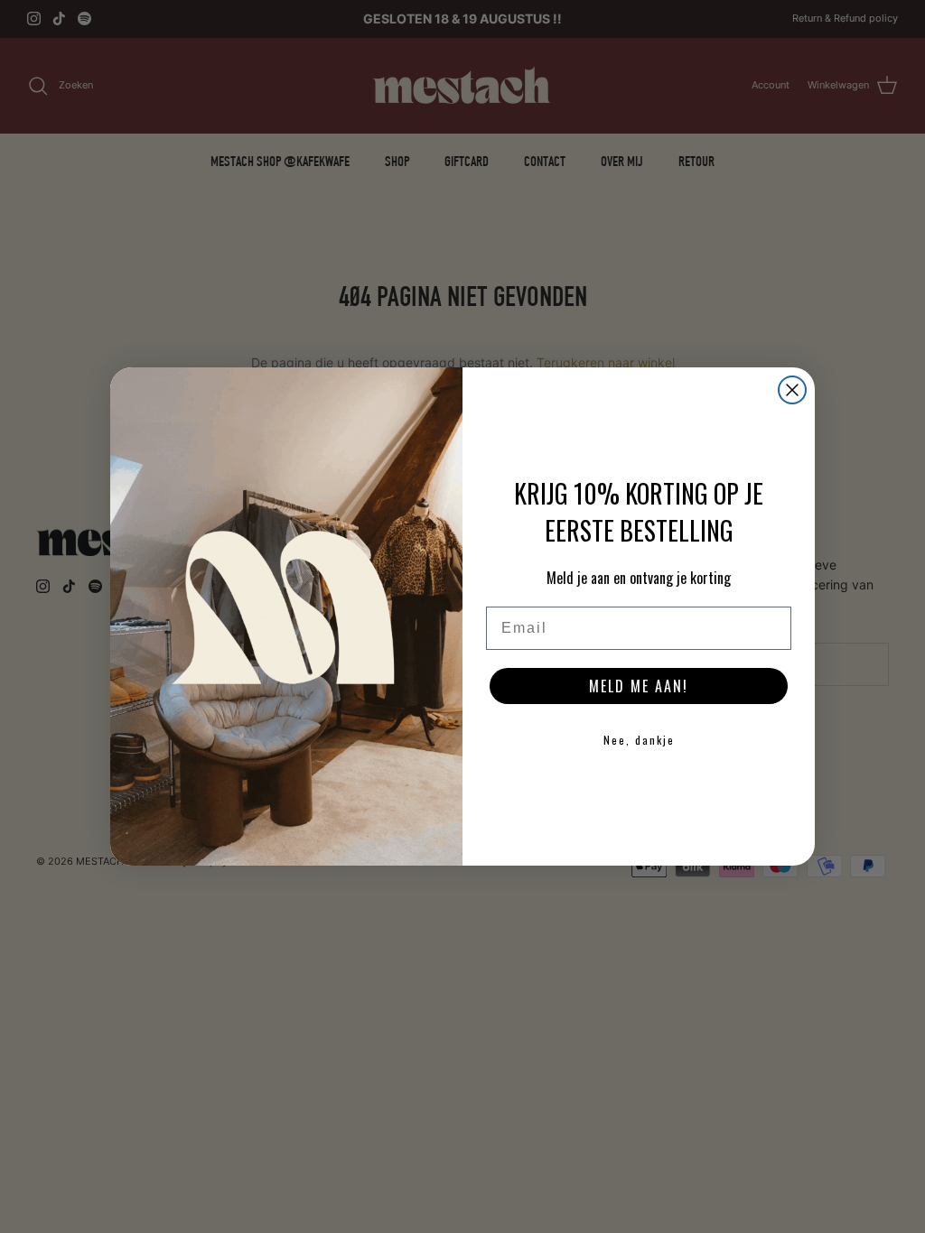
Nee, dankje (639, 739)
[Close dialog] (792, 389)
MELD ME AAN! (638, 686)
